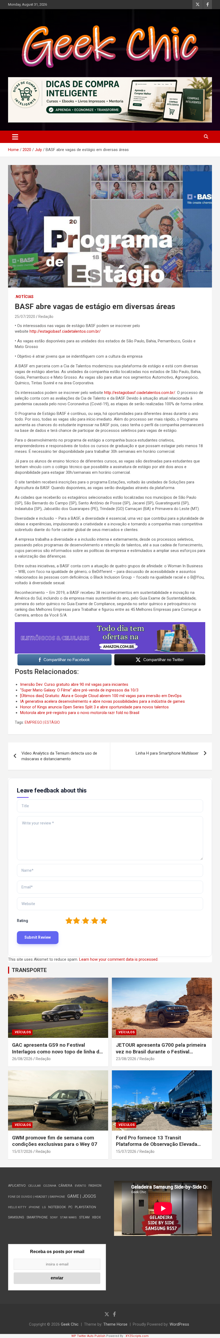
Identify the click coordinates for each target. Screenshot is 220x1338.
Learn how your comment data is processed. (118, 959)
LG (44, 1207)
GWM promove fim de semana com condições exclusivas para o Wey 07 (54, 1141)
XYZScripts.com (137, 1336)
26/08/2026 (22, 1059)
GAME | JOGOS (81, 1196)
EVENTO (80, 1186)
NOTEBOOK (57, 1207)
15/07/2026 (22, 1151)
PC (70, 1207)
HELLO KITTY (17, 1207)
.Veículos (22, 1032)
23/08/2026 (126, 1059)
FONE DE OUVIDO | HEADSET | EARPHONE (36, 1197)
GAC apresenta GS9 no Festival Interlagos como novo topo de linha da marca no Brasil (57, 1051)
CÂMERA (65, 1186)
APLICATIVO (17, 1186)
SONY (54, 1217)
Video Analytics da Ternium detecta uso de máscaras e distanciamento (59, 756)
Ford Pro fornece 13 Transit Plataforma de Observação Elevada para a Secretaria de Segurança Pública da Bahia (156, 1148)
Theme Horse (115, 1324)
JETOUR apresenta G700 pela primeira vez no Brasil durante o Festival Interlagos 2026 (161, 1051)
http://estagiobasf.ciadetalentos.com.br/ (65, 331)
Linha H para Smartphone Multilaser (167, 753)
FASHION (95, 1186)
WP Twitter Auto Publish (88, 1336)
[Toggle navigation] (15, 137)
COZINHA (49, 1186)
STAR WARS (68, 1217)
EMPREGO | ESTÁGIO (42, 722)
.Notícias (24, 297)
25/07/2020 (25, 316)
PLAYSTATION (85, 1207)
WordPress (179, 1324)
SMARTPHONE (37, 1217)
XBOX (96, 1217)
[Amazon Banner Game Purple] (110, 624)
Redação (45, 316)
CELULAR (34, 1186)
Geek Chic (70, 1324)
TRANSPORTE (29, 970)
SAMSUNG (16, 1217)
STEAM (84, 1217)
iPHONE (34, 1207)
